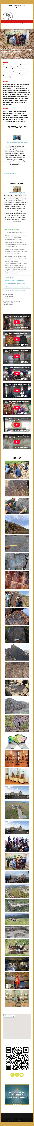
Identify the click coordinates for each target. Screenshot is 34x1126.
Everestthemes (17, 1120)
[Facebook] (12, 1075)
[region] (17, 44)
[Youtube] (21, 1075)
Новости (6, 62)
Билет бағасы (10, 277)
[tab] (17, 173)
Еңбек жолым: (11, 173)
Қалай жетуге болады (12, 229)
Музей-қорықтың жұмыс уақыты (15, 290)
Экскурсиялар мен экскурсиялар (15, 283)
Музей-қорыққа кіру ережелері (15, 280)
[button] (15, 57)
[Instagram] (17, 1075)
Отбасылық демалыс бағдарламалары (17, 287)
